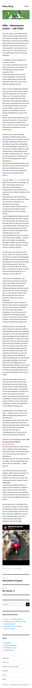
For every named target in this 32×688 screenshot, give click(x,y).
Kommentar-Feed (10, 648)
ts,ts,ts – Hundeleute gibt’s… (14, 619)
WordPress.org (9, 650)
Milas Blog (7, 6)
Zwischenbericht (9, 624)
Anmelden (7, 643)
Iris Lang (7, 568)
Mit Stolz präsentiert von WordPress (19, 684)
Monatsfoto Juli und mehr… (13, 626)
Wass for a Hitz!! (9, 629)
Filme (4, 675)
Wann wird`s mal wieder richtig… (15, 621)
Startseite (5, 658)
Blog (4, 679)
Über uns (5, 662)
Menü (27, 6)
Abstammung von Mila (10, 666)
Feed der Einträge (10, 645)
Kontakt (5, 671)
